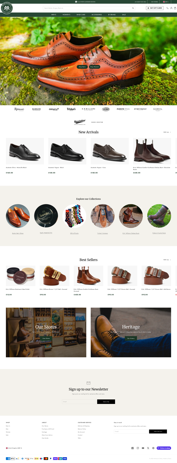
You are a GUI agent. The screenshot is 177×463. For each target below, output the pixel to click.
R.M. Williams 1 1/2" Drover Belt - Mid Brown (156, 289)
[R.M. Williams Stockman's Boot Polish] (20, 276)
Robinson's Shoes (158, 458)
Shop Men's (82, 67)
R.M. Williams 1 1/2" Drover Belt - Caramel (121, 289)
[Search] (133, 8)
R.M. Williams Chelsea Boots (131, 233)
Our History (131, 338)
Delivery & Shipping (84, 426)
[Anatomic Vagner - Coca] (110, 151)
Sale (7, 435)
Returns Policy (82, 429)
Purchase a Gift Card (48, 429)
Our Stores (154, 2)
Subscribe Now (158, 431)
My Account (81, 432)
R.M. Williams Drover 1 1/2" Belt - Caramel (53, 289)
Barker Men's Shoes (17, 233)
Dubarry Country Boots (159, 233)
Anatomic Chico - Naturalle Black (16, 167)
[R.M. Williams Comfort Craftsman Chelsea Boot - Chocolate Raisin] (152, 151)
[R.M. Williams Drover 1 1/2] (54, 276)
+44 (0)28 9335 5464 (140, 2)
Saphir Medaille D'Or (46, 233)
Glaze (169, 458)
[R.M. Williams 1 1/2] (122, 276)
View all (166, 132)
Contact (80, 435)
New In (8, 426)
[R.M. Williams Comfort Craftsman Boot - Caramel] (88, 276)
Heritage (44, 432)
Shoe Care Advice (47, 435)
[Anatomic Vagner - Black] (67, 151)
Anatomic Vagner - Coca (98, 167)
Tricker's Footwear (102, 233)
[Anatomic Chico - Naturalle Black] (25, 151)
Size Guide (45, 438)
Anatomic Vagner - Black (56, 167)
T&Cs (79, 438)
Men (7, 429)
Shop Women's (94, 67)
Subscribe (106, 402)
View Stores (46, 338)
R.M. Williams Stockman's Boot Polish (18, 289)
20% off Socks (74, 233)
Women (8, 432)
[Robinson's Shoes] (7, 8)
